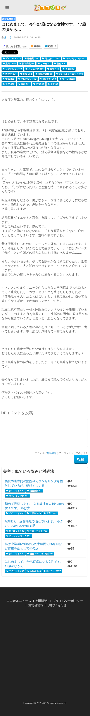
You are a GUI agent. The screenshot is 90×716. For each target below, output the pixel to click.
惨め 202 (9, 78)
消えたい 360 (49, 78)
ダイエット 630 (13, 58)
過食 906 (61, 63)
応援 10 (51, 46)
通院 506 (9, 84)
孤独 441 (54, 68)
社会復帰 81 (35, 490)
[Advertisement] (45, 655)
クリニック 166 (36, 68)
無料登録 (52, 453)
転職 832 (27, 73)
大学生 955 (35, 513)
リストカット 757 (38, 530)
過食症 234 (11, 73)
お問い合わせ (57, 605)
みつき (8, 37)
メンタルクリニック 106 (70, 73)
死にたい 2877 (51, 58)
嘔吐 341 (25, 84)
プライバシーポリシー (68, 600)
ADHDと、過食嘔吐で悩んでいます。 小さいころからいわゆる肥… (34, 523)
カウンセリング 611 (75, 58)
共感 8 (37, 46)
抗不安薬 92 (27, 63)
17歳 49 (39, 84)
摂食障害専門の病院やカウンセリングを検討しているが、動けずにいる (34, 483)
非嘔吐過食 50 (45, 73)
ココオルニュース (19, 600)
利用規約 (42, 600)
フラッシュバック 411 (19, 535)
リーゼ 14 (45, 63)
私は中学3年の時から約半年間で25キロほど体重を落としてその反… (33, 545)
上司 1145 (10, 63)
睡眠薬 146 (32, 58)
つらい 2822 (68, 78)
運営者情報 (35, 605)
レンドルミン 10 (13, 68)
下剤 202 (69, 68)
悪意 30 (54, 84)
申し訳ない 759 (28, 78)
